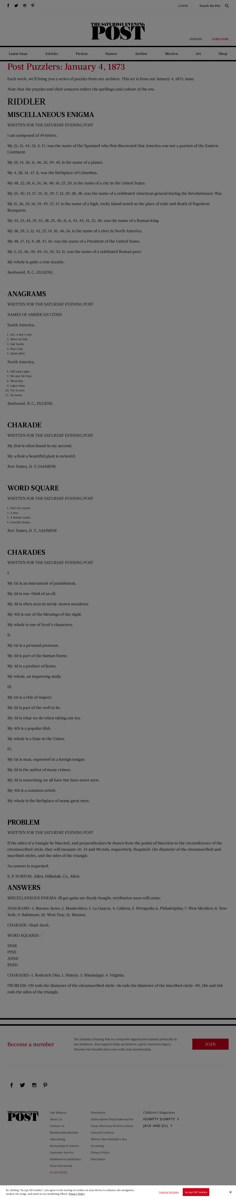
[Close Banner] (230, 1192)
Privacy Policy (77, 1193)
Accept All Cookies (196, 1192)
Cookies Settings (169, 1192)
